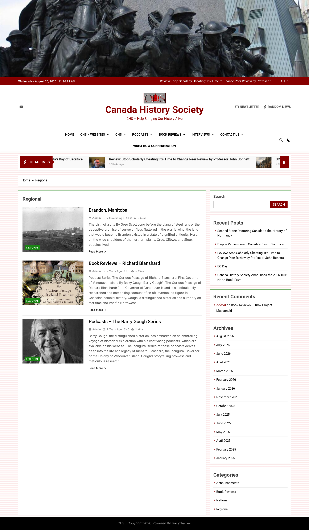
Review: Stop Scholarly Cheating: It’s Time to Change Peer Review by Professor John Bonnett (215, 81)
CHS (118, 134)
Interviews (201, 134)
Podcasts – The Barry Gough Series (125, 321)
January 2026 (225, 388)
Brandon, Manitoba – (110, 210)
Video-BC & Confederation (154, 146)
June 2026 (223, 354)
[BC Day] (235, 165)
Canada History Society (154, 109)
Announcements (227, 483)
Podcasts (140, 134)
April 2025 (223, 441)
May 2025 (223, 432)
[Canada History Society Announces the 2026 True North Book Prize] (277, 165)
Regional (32, 248)
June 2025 (223, 423)
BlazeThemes (181, 523)
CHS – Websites (92, 134)
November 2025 (227, 397)
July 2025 (223, 414)
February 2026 (226, 380)
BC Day (252, 159)
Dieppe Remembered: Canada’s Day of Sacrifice (250, 244)
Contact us (229, 134)
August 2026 (225, 336)
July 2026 (223, 345)
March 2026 (224, 371)
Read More (96, 251)
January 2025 (225, 458)
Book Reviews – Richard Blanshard (124, 263)
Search (219, 196)
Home (69, 134)
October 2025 (225, 406)
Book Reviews (170, 134)
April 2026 (223, 362)
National (222, 500)
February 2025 (226, 449)
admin (96, 218)
